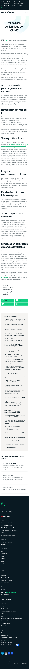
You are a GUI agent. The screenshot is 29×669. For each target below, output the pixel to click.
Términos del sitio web (16, 663)
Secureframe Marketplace (8, 535)
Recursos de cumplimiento (8, 611)
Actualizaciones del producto (9, 530)
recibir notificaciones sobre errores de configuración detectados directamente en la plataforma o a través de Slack (14, 146)
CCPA (2, 561)
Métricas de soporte (6, 642)
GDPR (2, 563)
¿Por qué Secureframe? (7, 528)
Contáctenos (4, 635)
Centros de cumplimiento (8, 609)
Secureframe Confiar (6, 525)
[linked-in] (2, 511)
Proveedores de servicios (8, 578)
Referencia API (5, 621)
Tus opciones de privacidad (8, 645)
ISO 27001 (4, 554)
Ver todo (3, 566)
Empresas (3, 544)
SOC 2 (2, 551)
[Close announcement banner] (26, 2)
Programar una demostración (9, 637)
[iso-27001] (6, 653)
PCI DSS (3, 559)
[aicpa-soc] (2, 653)
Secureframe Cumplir (6, 523)
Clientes (3, 597)
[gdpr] (12, 653)
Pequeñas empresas (6, 542)
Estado (3, 640)
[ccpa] (9, 653)
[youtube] (10, 511)
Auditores (3, 575)
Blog (2, 606)
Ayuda (2, 633)
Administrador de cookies (24, 662)
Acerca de (4, 589)
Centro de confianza (6, 599)
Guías (2, 613)
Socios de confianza (6, 573)
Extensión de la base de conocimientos (11, 618)
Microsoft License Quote (7, 626)
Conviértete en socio (6, 580)
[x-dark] (6, 511)
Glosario (3, 616)
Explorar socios (5, 583)
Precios (3, 532)
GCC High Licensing (6, 623)
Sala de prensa (5, 594)
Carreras (8, 592)
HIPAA (2, 556)
